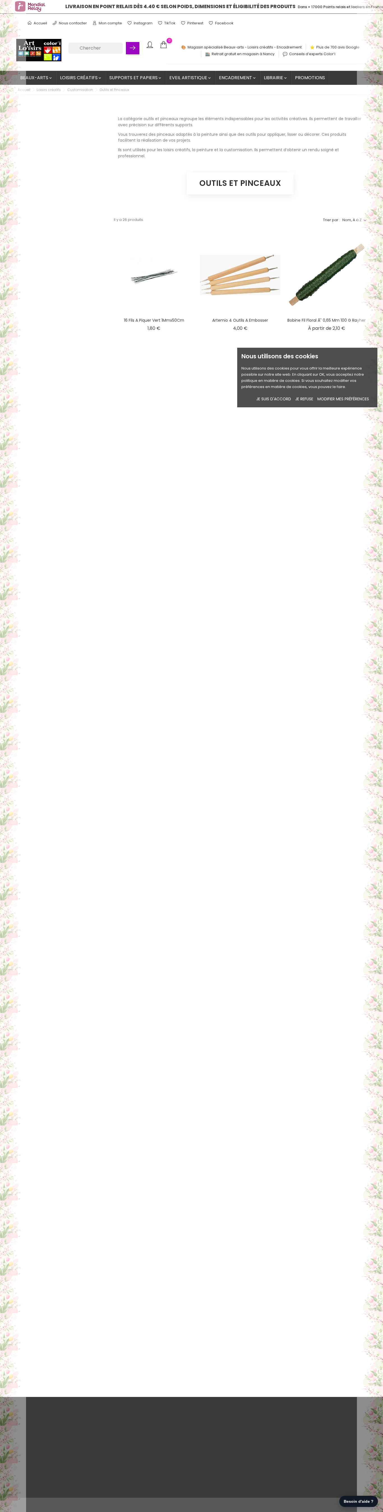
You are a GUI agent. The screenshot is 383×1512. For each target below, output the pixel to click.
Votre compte (184, 1415)
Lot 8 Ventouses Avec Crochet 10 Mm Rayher (240, 1041)
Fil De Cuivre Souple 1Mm (154, 799)
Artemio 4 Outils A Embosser (240, 320)
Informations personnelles (191, 1426)
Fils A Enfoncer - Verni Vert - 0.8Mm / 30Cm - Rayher (326, 921)
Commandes (179, 1435)
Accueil (40, 23)
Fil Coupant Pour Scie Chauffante (326, 679)
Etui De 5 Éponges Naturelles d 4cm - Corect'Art (153, 443)
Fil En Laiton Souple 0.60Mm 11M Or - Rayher (154, 921)
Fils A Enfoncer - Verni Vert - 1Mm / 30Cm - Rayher (154, 1041)
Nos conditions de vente (71, 1426)
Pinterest (194, 23)
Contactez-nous (64, 1470)
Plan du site (59, 1478)
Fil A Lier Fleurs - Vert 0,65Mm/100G (326, 440)
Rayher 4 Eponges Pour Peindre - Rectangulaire (154, 1161)
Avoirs (172, 1444)
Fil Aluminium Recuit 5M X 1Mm (326, 559)
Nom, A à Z (352, 220)
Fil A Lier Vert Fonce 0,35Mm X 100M (154, 559)
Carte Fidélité (61, 1461)
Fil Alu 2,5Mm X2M (240, 559)
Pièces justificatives (184, 1461)
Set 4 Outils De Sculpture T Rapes (326, 1158)
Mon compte (110, 23)
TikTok (169, 23)
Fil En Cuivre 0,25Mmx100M (240, 799)
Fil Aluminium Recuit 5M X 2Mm (154, 679)
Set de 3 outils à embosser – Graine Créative (154, 1281)
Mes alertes (177, 1470)
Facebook (224, 23)
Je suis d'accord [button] (273, 399)
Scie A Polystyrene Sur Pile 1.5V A (240, 1158)
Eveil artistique (190, 77)
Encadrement (238, 77)
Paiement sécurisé (66, 1452)
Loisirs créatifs (81, 77)
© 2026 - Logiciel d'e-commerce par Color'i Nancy (62, 1505)
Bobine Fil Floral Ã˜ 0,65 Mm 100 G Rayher (326, 320)
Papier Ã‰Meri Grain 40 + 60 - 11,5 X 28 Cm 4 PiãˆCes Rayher (326, 1041)
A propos (57, 1444)
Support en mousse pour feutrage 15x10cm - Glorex (240, 1281)
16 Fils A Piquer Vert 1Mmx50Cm (154, 320)
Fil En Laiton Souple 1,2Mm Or (240, 918)
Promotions (310, 77)
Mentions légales (64, 1435)
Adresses (175, 1452)
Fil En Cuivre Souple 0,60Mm (326, 799)
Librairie (276, 77)
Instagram (143, 23)
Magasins (57, 1487)
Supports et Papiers (135, 77)
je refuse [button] (304, 399)
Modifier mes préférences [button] (343, 399)
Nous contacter (72, 23)
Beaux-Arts (36, 77)
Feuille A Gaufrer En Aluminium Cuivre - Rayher (240, 443)
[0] (163, 45)
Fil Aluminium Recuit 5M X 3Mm (240, 679)
